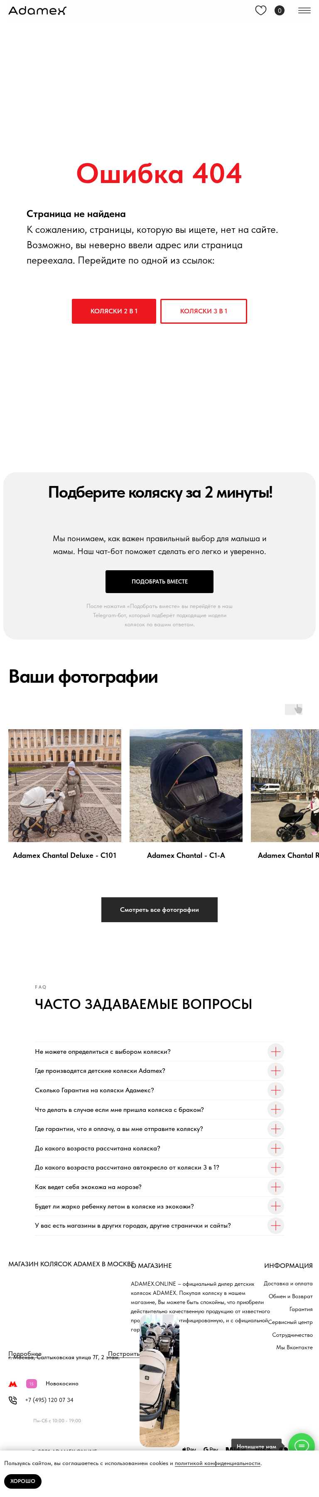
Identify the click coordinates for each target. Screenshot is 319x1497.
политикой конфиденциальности (217, 1463)
